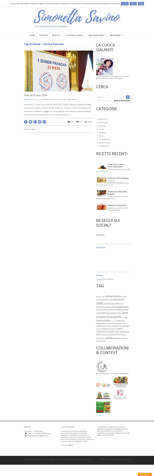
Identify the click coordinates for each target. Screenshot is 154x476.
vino (103, 341)
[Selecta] (120, 398)
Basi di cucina (108, 299)
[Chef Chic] (102, 371)
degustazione (111, 313)
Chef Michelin (108, 303)
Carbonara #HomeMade (118, 178)
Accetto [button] (124, 4)
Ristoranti (100, 334)
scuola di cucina (115, 334)
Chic (117, 303)
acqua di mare (100, 297)
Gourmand (114, 321)
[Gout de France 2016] (58, 71)
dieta (119, 313)
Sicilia (109, 338)
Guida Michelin (111, 324)
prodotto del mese (115, 331)
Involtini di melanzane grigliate (117, 192)
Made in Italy (118, 326)
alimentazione (113, 296)
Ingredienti (102, 133)
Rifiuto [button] (133, 4)
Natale (101, 136)
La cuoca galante (61, 99)
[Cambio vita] (103, 398)
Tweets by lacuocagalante (104, 279)
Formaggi (124, 317)
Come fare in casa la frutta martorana (116, 165)
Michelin (126, 326)
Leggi (141, 4)
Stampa (89, 122)
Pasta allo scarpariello (117, 205)
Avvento (99, 300)
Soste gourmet (104, 146)
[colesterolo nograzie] (120, 387)
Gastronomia (103, 320)
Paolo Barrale (112, 329)
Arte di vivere (103, 119)
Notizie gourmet (49, 99)
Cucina (106, 307)
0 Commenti (73, 99)
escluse (101, 129)
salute (106, 335)
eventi (117, 317)
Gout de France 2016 (35, 95)
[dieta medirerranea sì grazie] (103, 412)
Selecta (103, 338)
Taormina (117, 338)
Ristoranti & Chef (104, 143)
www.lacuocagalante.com (40, 436)
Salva (80, 122)
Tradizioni (124, 338)
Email (71, 122)
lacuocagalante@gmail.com (42, 433)
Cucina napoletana (102, 310)
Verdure (99, 341)
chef (99, 303)
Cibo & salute (103, 122)
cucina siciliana (115, 309)
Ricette (127, 332)
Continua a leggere (30, 129)
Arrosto (124, 297)
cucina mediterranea (119, 307)
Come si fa (102, 126)
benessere (119, 299)
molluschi (99, 329)
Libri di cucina (109, 326)
